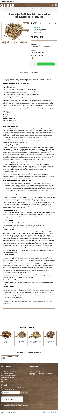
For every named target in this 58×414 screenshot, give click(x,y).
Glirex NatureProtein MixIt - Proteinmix (6, 340)
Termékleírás (23, 72)
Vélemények (35, 72)
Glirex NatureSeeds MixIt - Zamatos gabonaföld (35, 340)
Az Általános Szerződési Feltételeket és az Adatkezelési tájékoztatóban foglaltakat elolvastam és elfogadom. (15, 405)
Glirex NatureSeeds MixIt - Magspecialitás (50, 340)
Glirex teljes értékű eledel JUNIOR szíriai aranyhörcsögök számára (13, 356)
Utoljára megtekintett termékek (29, 352)
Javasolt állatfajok (37, 55)
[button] (2, 31)
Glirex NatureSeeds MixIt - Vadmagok (21, 340)
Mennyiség (34, 44)
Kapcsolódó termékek (28, 327)
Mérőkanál (34, 50)
